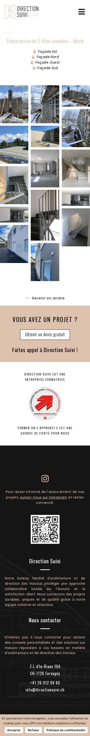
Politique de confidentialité (66, 730)
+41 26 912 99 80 (45, 683)
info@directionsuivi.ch (45, 690)
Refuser (33, 730)
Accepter (14, 730)
